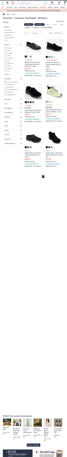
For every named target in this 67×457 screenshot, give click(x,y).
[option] (33, 10)
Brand (7, 45)
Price (6, 121)
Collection (8, 139)
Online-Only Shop (32, 7)
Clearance (43, 7)
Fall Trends (22, 7)
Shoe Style (8, 99)
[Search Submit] (45, 2)
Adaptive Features (10, 143)
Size (6, 104)
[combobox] (30, 2)
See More (6, 74)
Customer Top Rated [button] (47, 27)
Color (6, 126)
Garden (50, 7)
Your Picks (9, 7)
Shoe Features (9, 112)
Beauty (62, 7)
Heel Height (8, 108)
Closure (7, 134)
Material (7, 117)
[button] (2, 3)
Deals (3, 7)
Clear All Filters (60, 21)
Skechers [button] (36, 27)
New (15, 7)
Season (7, 130)
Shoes (8, 14)
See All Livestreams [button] (33, 445)
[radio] (26, 56)
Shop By (8, 79)
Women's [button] (28, 27)
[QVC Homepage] (3, 14)
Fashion (56, 7)
